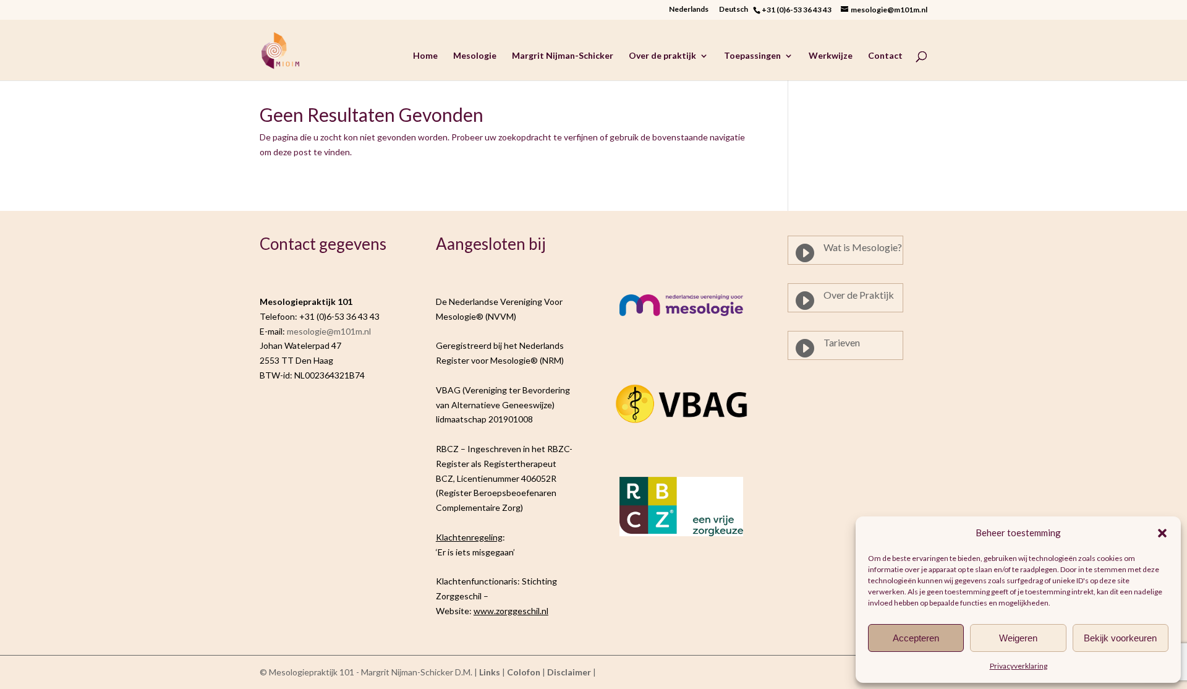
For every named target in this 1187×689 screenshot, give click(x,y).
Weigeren (1018, 638)
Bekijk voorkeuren (1120, 638)
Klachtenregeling (469, 537)
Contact (885, 56)
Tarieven (841, 342)
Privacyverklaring (1018, 665)
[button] (1162, 533)
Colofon (523, 672)
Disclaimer (569, 672)
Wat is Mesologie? (862, 247)
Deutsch (736, 10)
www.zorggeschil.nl (511, 611)
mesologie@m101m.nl (329, 331)
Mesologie (474, 56)
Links (489, 672)
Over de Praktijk (858, 295)
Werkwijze (831, 56)
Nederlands (688, 10)
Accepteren (916, 638)
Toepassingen (752, 56)
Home (425, 56)
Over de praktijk (662, 56)
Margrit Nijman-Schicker (562, 56)
